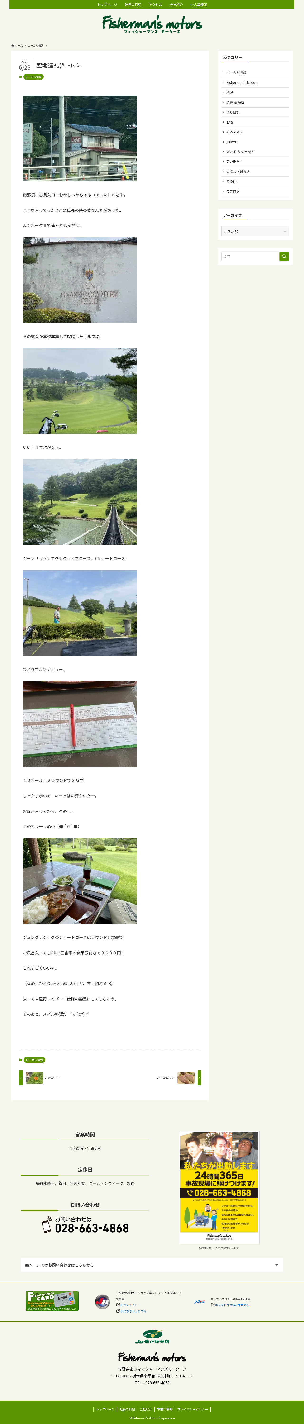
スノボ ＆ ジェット (240, 151)
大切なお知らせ (238, 171)
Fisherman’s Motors (242, 82)
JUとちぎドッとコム (133, 1311)
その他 (231, 181)
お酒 (229, 122)
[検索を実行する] (284, 256)
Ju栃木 (231, 141)
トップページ (105, 1409)
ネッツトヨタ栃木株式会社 (232, 1305)
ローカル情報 (33, 77)
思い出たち (234, 161)
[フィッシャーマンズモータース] (152, 25)
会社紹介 (146, 1409)
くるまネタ (234, 131)
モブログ (233, 191)
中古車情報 (164, 1409)
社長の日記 (127, 1409)
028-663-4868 (157, 1383)
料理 (229, 92)
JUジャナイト (129, 1305)
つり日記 (233, 112)
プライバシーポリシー (192, 1409)
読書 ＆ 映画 (235, 102)
